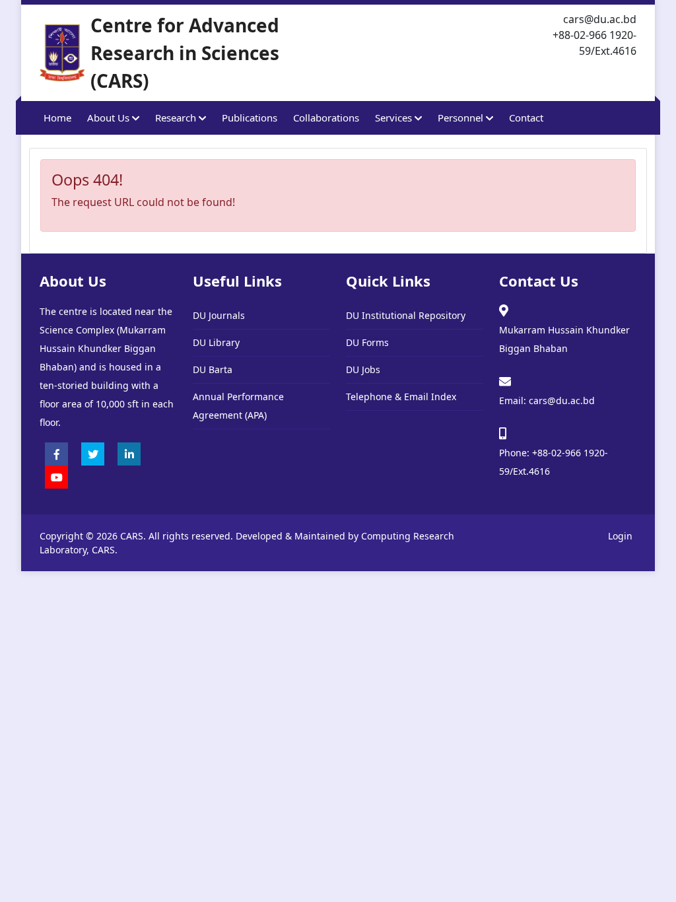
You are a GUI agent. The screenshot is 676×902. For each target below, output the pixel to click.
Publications (249, 117)
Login (620, 536)
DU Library (216, 342)
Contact (526, 117)
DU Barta (212, 369)
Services (395, 117)
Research (177, 117)
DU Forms (367, 342)
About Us (109, 117)
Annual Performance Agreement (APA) (238, 405)
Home (57, 117)
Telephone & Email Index (401, 396)
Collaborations (326, 117)
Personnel (462, 117)
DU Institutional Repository (405, 315)
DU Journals (219, 315)
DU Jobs (363, 369)
